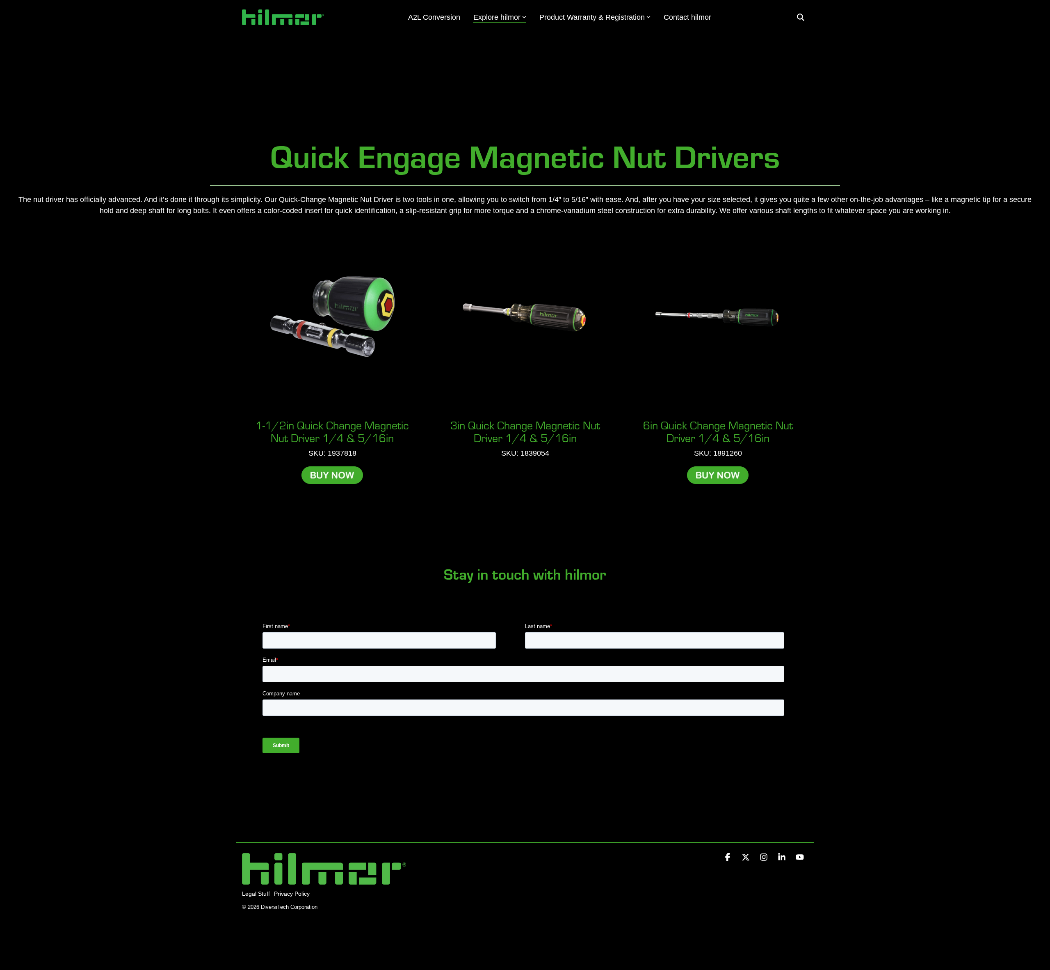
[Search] (800, 17)
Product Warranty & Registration (592, 17)
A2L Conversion (434, 17)
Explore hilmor (496, 17)
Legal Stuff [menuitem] (256, 893)
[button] (728, 857)
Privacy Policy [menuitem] (292, 893)
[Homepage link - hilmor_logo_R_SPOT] (324, 880)
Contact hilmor (687, 17)
